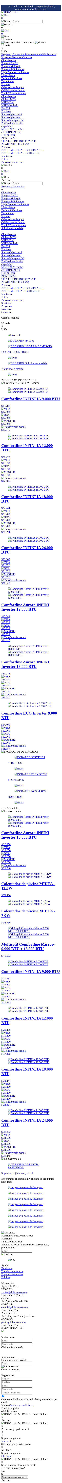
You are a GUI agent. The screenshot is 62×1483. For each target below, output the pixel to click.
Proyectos (6, 57)
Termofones (7, 213)
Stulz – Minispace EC (12, 258)
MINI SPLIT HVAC (12, 267)
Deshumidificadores (11, 210)
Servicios (51, 54)
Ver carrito (6, 1441)
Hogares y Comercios (13, 54)
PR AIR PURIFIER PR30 (15, 282)
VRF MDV (7, 240)
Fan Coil (5, 246)
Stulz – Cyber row (11, 255)
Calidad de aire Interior (13, 90)
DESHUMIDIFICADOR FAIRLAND (21, 288)
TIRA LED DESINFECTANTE (18, 279)
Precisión (6, 111)
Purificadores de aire (12, 123)
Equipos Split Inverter (12, 201)
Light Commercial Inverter (15, 204)
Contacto (27, 57)
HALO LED (8, 273)
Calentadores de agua (12, 219)
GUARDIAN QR (10, 270)
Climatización (8, 60)
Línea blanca (8, 75)
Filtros (4, 297)
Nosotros (17, 57)
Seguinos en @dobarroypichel (17, 1173)
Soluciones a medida (36, 54)
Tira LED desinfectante (13, 225)
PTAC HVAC (8, 276)
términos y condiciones (21, 1405)
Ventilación (7, 156)
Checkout (6, 1456)
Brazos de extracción (12, 300)
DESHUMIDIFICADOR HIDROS (20, 291)
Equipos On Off (9, 195)
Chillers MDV (8, 237)
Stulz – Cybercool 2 (11, 252)
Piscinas (5, 84)
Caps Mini (6, 264)
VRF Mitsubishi (9, 243)
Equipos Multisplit (11, 198)
